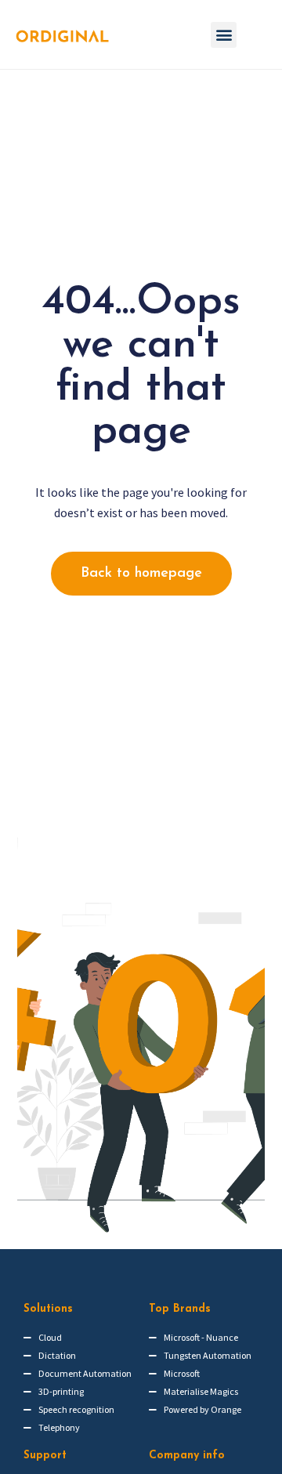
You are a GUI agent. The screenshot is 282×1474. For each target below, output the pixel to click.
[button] (224, 35)
